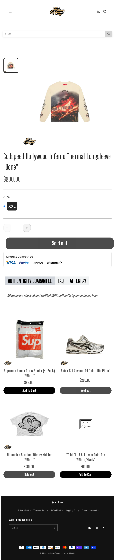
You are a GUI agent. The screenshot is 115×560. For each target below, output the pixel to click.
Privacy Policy (24, 510)
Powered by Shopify (68, 553)
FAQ (61, 281)
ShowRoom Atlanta (53, 553)
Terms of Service (40, 510)
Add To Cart (29, 390)
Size (6, 197)
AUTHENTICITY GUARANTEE (30, 281)
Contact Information (90, 510)
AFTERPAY (78, 281)
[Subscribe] (54, 527)
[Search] (108, 34)
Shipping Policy (72, 510)
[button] (10, 11)
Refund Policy (57, 510)
